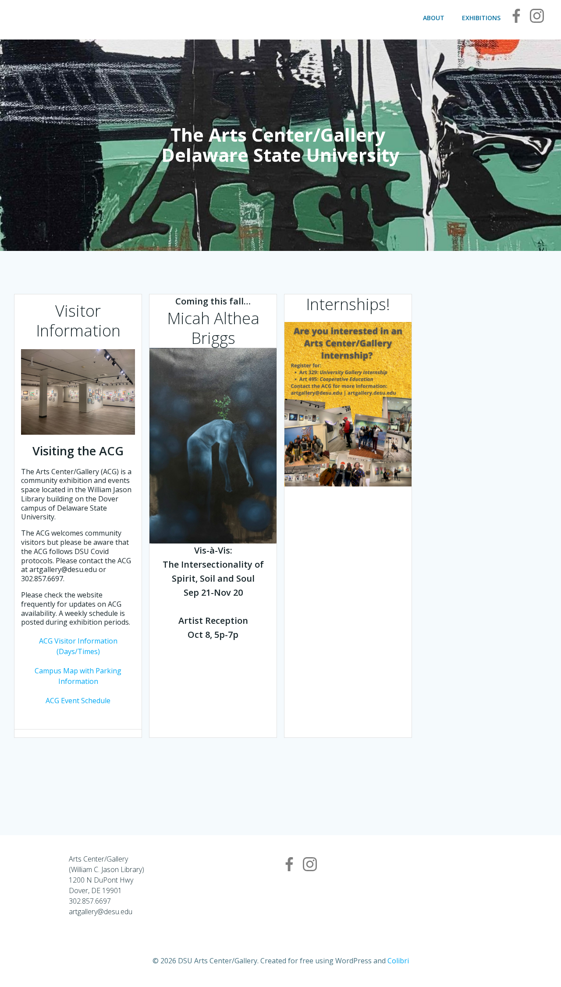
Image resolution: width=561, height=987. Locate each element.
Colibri (398, 961)
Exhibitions (481, 18)
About (433, 18)
